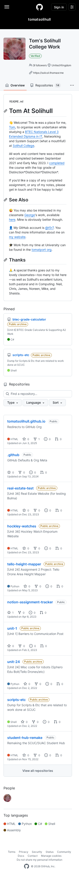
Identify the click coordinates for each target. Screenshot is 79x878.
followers (40, 65)
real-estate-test (20, 488)
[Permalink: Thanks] (6, 260)
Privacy (23, 851)
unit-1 (12, 628)
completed (57, 163)
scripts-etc (16, 699)
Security (37, 851)
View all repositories (37, 770)
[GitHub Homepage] (26, 866)
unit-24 (13, 661)
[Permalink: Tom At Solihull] (6, 111)
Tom (12, 127)
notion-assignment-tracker (30, 602)
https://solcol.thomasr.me (48, 72)
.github (13, 455)
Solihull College (23, 145)
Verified (35, 55)
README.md (16, 101)
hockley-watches (21, 526)
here (12, 219)
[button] (71, 85)
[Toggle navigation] (7, 7)
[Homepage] (39, 7)
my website (17, 237)
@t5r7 (49, 227)
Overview (18, 85)
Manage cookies (51, 855)
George (29, 215)
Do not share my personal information (39, 859)
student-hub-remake (24, 737)
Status (50, 851)
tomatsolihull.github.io (26, 421)
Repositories (47, 85)
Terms (11, 851)
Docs (21, 855)
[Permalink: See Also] (6, 200)
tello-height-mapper (24, 564)
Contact (33, 855)
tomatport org (42, 249)
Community (64, 851)
